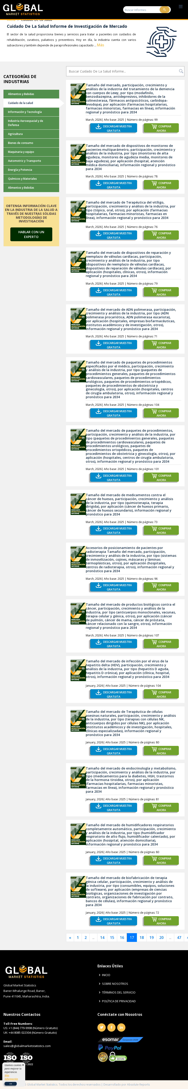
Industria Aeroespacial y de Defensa (25, 123)
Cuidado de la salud (20, 103)
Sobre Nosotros (115, 983)
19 (151, 937)
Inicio (106, 975)
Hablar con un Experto (31, 234)
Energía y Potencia (20, 170)
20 (161, 937)
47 (179, 937)
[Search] (165, 9)
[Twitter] (101, 1027)
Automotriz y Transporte (24, 161)
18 (142, 937)
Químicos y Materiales (22, 179)
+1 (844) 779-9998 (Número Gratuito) (33, 1028)
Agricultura (15, 134)
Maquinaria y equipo (21, 152)
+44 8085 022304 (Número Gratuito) (33, 1032)
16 (122, 937)
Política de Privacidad (119, 1001)
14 (102, 937)
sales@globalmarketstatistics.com (27, 1046)
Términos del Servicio (118, 992)
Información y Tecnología (25, 112)
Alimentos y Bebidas (21, 94)
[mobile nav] (181, 7)
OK (10, 1083)
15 (112, 937)
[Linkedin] (121, 1027)
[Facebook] (111, 1027)
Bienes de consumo (20, 143)
